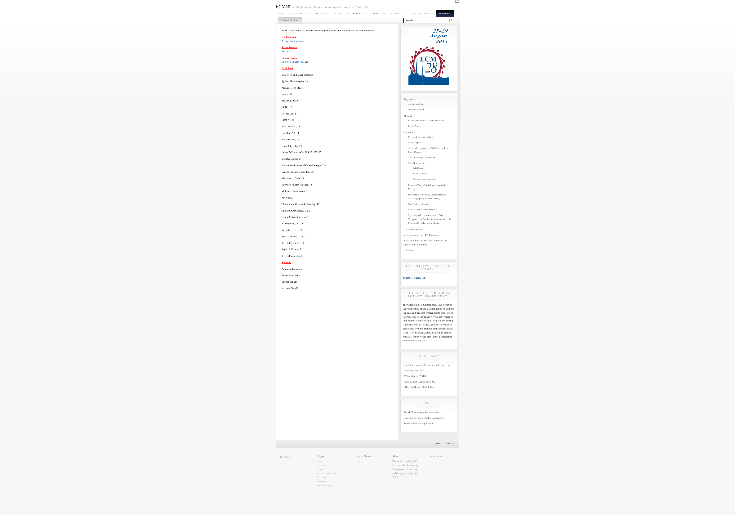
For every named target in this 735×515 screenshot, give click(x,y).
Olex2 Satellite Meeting (418, 204)
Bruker (285, 51)
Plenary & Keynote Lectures (421, 137)
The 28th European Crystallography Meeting (426, 365)
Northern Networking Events (418, 423)
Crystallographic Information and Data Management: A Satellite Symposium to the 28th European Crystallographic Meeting (430, 219)
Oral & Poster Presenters (349, 13)
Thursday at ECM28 (414, 370)
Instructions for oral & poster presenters (426, 120)
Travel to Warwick (416, 109)
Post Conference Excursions (424, 178)
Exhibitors (445, 13)
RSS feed (396, 477)
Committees (398, 13)
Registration (378, 13)
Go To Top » (444, 443)
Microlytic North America (295, 61)
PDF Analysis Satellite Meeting (422, 209)
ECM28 (283, 6)
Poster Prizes (414, 125)
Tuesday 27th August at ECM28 (420, 381)
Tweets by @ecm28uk (414, 277)
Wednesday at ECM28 (415, 376)
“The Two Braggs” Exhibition (421, 157)
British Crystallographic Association (422, 412)
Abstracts (408, 116)
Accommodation (415, 103)
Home (281, 13)
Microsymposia (415, 142)
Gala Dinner (418, 168)
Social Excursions (420, 173)
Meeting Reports (299, 13)
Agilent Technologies (293, 41)
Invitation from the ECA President (421, 235)
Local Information (422, 13)
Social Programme (416, 163)
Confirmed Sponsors (289, 20)
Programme (322, 13)
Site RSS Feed (361, 461)
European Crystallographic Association (423, 417)
